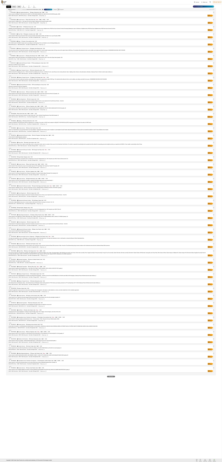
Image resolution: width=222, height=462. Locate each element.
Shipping (20, 120)
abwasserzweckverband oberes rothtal (33, 9)
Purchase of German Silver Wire (15, 151)
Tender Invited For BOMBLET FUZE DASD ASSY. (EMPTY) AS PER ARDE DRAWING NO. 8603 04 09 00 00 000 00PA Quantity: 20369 (34, 14)
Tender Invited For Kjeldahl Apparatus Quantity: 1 (18, 136)
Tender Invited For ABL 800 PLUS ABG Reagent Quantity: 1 (20, 230)
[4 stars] (19, 9)
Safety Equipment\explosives (23, 12)
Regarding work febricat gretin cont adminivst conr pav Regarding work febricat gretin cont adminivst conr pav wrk (30, 304)
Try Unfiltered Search (48, 9)
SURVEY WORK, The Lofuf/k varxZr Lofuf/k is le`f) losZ (19, 261)
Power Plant (20, 34)
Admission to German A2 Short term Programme (18, 86)
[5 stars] (20, 9)
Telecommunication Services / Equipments (26, 236)
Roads (19, 41)
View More (111, 376)
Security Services (21, 19)
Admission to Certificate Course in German (17, 64)
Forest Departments (22, 99)
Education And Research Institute (24, 62)
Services (197, 2)
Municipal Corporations (22, 259)
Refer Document (14, 15)
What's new (205, 2)
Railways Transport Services (23, 48)
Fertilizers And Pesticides (23, 338)
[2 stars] (17, 9)
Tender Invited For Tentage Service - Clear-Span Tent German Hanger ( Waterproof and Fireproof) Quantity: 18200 (30, 21)
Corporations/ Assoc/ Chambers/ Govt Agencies (27, 317)
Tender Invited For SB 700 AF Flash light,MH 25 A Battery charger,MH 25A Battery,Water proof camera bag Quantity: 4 (31, 180)
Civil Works (20, 26)
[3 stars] (18, 9)
